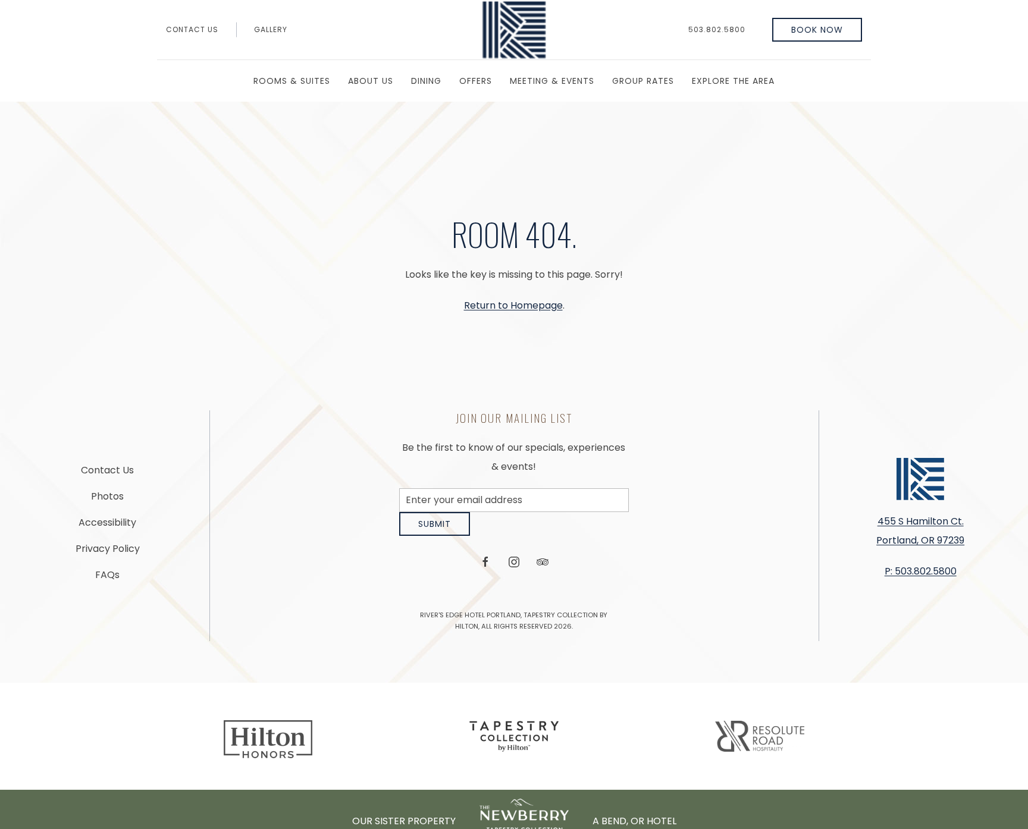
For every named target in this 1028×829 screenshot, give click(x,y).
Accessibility (107, 526)
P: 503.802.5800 (921, 576)
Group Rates (643, 81)
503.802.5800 (716, 29)
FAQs (107, 579)
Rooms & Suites (291, 81)
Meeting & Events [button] (552, 81)
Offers (475, 81)
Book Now (817, 30)
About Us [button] (370, 81)
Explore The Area (733, 81)
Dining (426, 81)
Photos (107, 500)
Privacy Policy (108, 553)
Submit (434, 533)
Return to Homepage (513, 305)
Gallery (270, 29)
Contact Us (192, 29)
